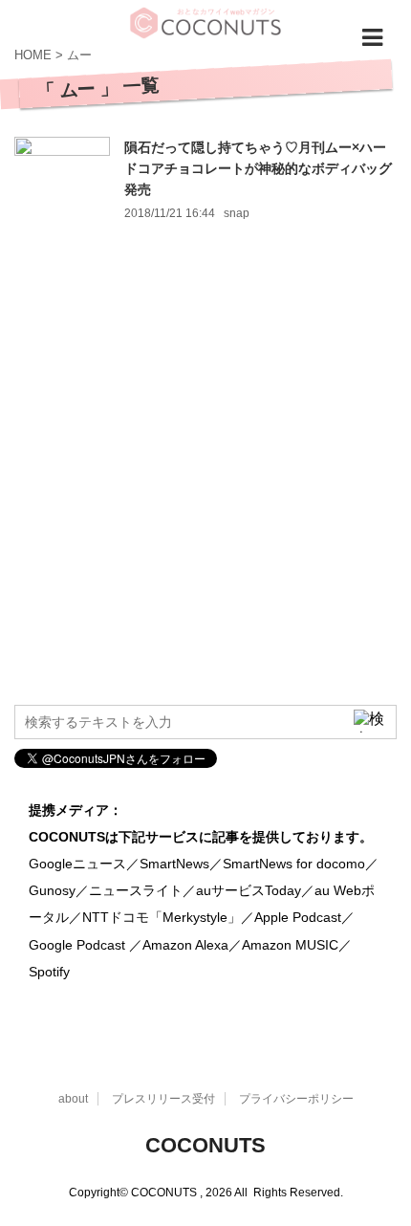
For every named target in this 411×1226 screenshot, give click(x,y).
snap (236, 213)
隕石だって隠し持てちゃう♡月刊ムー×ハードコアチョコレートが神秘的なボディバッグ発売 (258, 168)
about (73, 1099)
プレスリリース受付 (163, 1099)
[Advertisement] (205, 480)
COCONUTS (205, 1145)
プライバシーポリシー (296, 1099)
